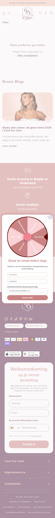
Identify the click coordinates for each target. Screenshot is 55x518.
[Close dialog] (50, 217)
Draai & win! (27, 298)
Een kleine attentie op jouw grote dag (22, 287)
